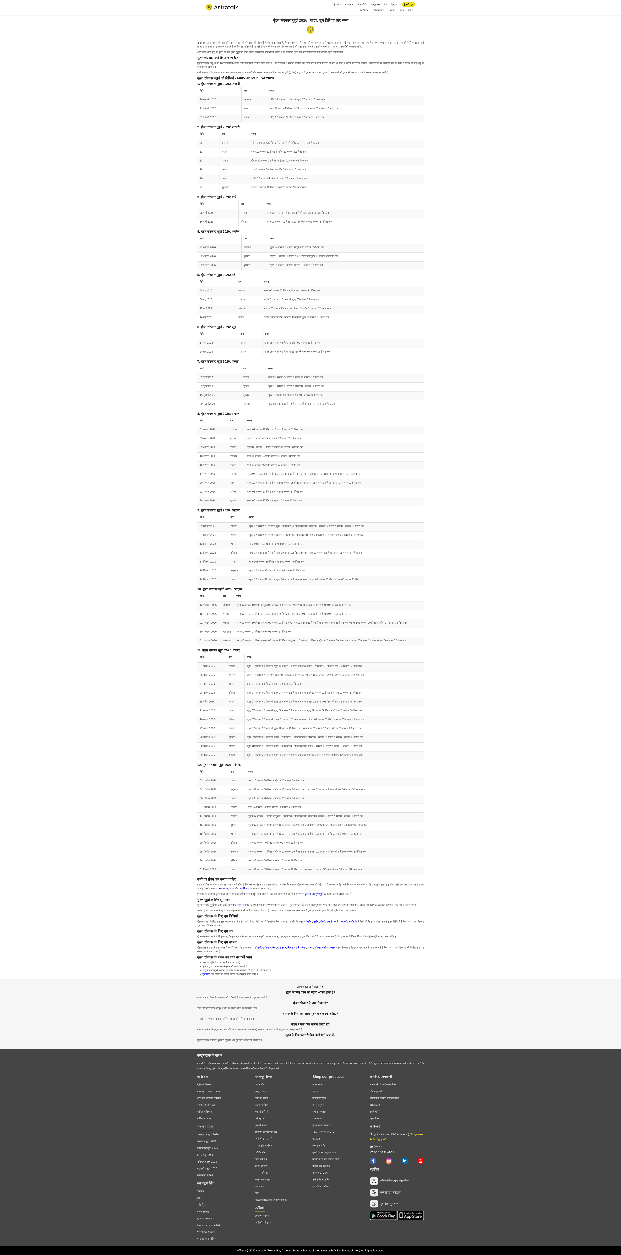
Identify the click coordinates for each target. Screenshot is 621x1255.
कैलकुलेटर (379, 10)
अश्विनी (257, 947)
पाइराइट (316, 1138)
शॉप (402, 10)
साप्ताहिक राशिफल (206, 1105)
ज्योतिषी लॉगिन (262, 1216)
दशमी (336, 921)
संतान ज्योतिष (261, 1166)
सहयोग (200, 1191)
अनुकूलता (375, 4)
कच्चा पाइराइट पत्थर (321, 1172)
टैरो (385, 4)
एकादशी (343, 921)
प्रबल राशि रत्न (262, 1172)
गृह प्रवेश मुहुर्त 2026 (207, 1168)
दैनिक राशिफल (204, 1084)
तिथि (232, 888)
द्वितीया (309, 921)
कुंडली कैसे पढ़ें (262, 1111)
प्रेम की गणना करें (205, 1218)
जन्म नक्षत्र (223, 888)
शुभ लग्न (206, 974)
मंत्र (257, 1193)
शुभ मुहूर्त (319, 894)
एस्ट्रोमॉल (259, 1084)
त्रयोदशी (353, 921)
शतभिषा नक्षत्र (328, 947)
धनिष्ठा (317, 947)
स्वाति (297, 947)
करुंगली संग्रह (319, 1098)
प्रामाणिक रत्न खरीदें (321, 1125)
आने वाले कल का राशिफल (209, 1098)
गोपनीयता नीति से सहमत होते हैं (384, 1098)
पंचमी (322, 921)
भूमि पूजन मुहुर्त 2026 (207, 1161)
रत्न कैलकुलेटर (319, 1111)
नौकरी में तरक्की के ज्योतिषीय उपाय (271, 1200)
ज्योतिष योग (260, 1152)
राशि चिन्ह (201, 1204)
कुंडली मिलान (261, 1125)
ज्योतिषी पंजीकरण (263, 1222)
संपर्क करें (375, 1126)
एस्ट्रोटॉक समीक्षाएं (263, 1145)
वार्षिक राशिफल (204, 1118)
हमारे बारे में (375, 1111)
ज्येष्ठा (303, 947)
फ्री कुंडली (260, 1118)
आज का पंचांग (261, 1098)
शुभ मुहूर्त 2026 (205, 1126)
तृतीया (316, 921)
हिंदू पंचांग (237, 905)
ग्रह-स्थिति (244, 888)
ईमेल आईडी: (383, 1149)
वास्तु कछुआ (318, 1105)
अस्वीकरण (375, 1105)
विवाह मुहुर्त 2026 (205, 1154)
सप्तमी (329, 921)
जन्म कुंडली (305, 894)
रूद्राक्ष (315, 1091)
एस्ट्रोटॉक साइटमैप (206, 1232)
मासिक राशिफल (204, 1111)
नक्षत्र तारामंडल (262, 1179)
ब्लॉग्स (410, 10)
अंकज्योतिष (362, 4)
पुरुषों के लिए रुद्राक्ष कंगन (324, 1152)
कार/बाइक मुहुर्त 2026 (207, 1148)
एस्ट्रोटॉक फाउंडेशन (206, 1238)
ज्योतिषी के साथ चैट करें (266, 1132)
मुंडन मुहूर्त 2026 (205, 1175)
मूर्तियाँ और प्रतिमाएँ (321, 1166)
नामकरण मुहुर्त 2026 (207, 1141)
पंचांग (392, 10)
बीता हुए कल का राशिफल (208, 1091)
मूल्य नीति (374, 1118)
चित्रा (290, 947)
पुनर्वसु (273, 947)
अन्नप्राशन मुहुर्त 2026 (208, 1134)
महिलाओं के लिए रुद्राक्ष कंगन (325, 1159)
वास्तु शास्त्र (203, 1211)
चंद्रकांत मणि (318, 1145)
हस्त (284, 947)
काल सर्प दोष (261, 1159)
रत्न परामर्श (317, 1118)
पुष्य (279, 947)
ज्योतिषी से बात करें (263, 1138)
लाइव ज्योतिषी (261, 1105)
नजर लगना (317, 1084)
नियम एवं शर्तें (376, 1091)
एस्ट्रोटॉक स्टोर (262, 1091)
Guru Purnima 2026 (208, 1225)
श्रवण (310, 947)
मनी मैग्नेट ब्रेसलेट (321, 1179)
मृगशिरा (265, 947)
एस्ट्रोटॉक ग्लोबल (320, 1186)
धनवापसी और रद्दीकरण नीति (383, 1084)
